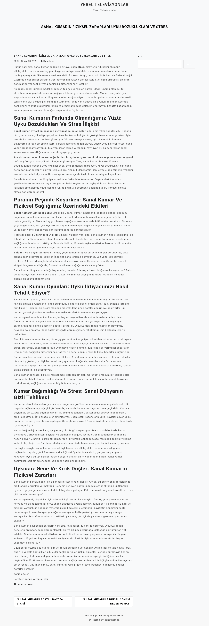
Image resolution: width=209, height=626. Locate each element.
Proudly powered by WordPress (104, 615)
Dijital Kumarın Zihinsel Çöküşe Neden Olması (106, 601)
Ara (140, 56)
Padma (96, 619)
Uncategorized (25, 584)
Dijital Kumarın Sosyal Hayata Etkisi (39, 601)
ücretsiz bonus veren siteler (31, 579)
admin (51, 61)
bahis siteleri (22, 574)
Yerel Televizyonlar (104, 4)
